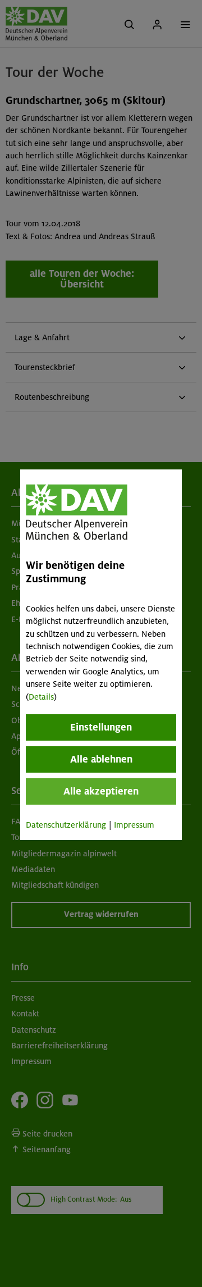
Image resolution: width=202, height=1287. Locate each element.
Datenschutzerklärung (66, 825)
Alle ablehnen (101, 759)
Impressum (134, 825)
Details (41, 697)
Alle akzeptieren (101, 791)
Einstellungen (101, 727)
